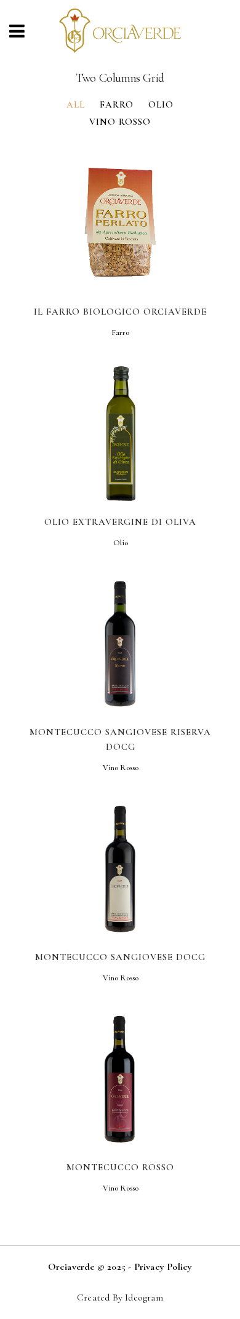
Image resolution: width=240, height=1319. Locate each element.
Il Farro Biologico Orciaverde (120, 311)
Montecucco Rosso (120, 1167)
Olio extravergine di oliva (120, 521)
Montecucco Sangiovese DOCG (120, 957)
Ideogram (144, 1297)
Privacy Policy (163, 1267)
